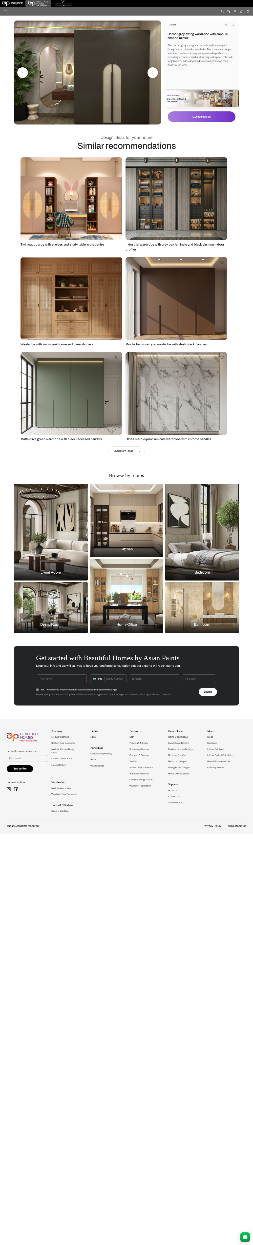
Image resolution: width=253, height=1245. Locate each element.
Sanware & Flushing (139, 755)
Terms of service (236, 826)
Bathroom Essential (139, 773)
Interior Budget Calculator (220, 755)
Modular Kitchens (60, 737)
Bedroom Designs (177, 755)
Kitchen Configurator (61, 758)
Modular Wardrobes (61, 788)
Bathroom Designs (177, 761)
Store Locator (175, 802)
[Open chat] (245, 1237)
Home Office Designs (178, 773)
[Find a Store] (241, 11)
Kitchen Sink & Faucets (141, 767)
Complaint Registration (140, 779)
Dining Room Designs (179, 767)
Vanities (133, 761)
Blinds (93, 759)
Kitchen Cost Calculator (63, 743)
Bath (131, 737)
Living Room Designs (178, 743)
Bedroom (202, 572)
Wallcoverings (97, 766)
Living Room (51, 572)
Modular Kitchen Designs (180, 749)
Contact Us (174, 796)
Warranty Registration (140, 786)
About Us (172, 790)
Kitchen (127, 549)
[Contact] (229, 11)
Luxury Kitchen (58, 765)
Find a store (173, 95)
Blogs (210, 737)
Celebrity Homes (215, 767)
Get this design (201, 116)
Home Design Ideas (178, 737)
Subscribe (19, 768)
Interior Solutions (215, 749)
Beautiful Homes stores (218, 761)
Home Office (126, 625)
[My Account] (235, 11)
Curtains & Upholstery (101, 753)
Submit (208, 691)
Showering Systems (139, 749)
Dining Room (51, 625)
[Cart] (247, 11)
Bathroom (202, 625)
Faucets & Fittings (138, 743)
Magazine (212, 743)
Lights (93, 737)
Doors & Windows (59, 811)
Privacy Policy (212, 826)
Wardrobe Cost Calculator (64, 794)
